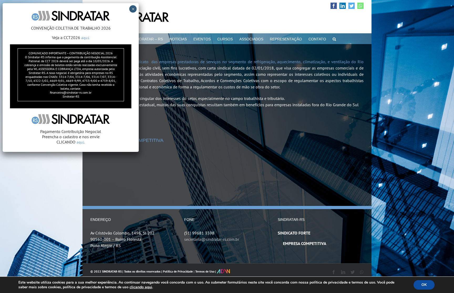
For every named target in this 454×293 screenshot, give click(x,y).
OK (424, 284)
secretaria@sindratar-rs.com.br (211, 239)
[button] (334, 38)
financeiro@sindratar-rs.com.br (70, 92)
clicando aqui (141, 287)
